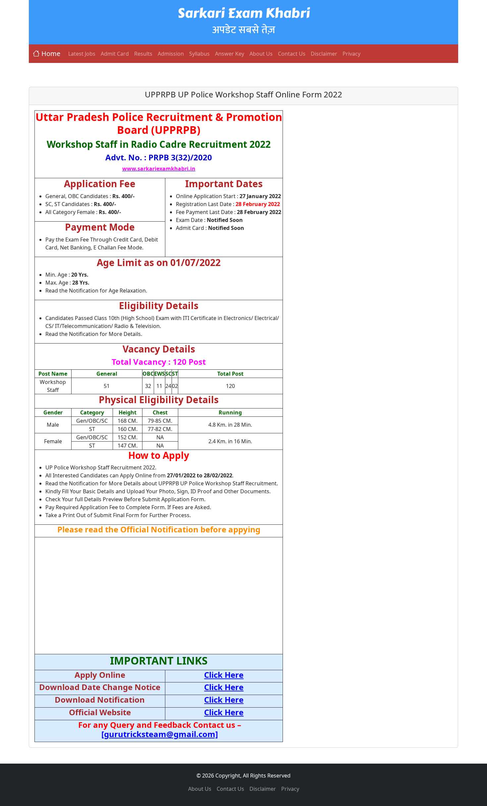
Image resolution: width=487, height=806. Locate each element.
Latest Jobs (81, 53)
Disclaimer (324, 53)
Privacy (351, 53)
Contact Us (291, 53)
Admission (171, 53)
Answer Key (229, 53)
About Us (261, 53)
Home (50, 53)
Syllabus (199, 53)
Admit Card (115, 53)
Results (143, 53)
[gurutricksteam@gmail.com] (159, 733)
